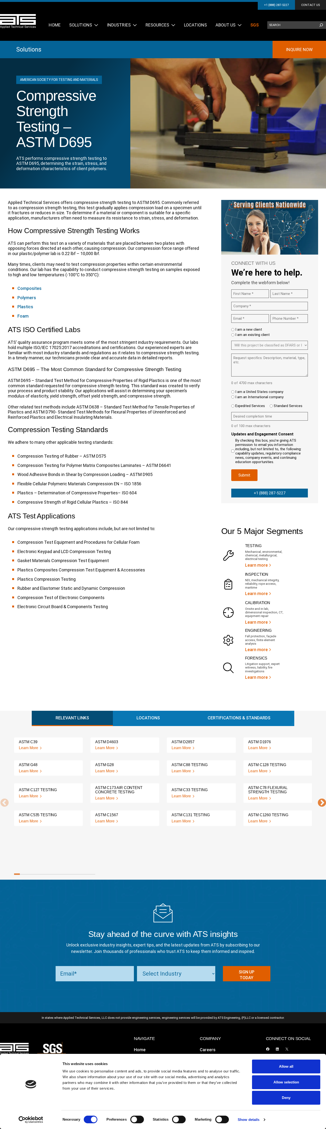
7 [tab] (51, 874)
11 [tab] (75, 874)
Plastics (25, 306)
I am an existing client (252, 335)
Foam (23, 316)
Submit (244, 475)
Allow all (286, 1066)
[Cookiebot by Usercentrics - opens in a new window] (31, 1119)
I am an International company (259, 397)
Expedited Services (250, 406)
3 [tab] (28, 874)
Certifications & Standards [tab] (239, 717)
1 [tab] (17, 874)
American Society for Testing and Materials (59, 80)
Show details (248, 1120)
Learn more (256, 565)
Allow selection (286, 1082)
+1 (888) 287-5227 (276, 5)
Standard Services (288, 406)
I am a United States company (259, 392)
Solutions (28, 49)
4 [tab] (34, 874)
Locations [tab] (148, 717)
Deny (286, 1098)
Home (140, 1049)
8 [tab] (57, 874)
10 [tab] (69, 874)
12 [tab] (81, 874)
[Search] (321, 25)
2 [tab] (23, 874)
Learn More (28, 748)
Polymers (26, 297)
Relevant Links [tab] (72, 717)
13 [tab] (86, 874)
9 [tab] (63, 874)
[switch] (137, 1119)
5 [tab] (40, 874)
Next (319, 803)
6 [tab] (46, 874)
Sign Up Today (246, 974)
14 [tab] (92, 874)
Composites (29, 288)
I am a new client (248, 329)
